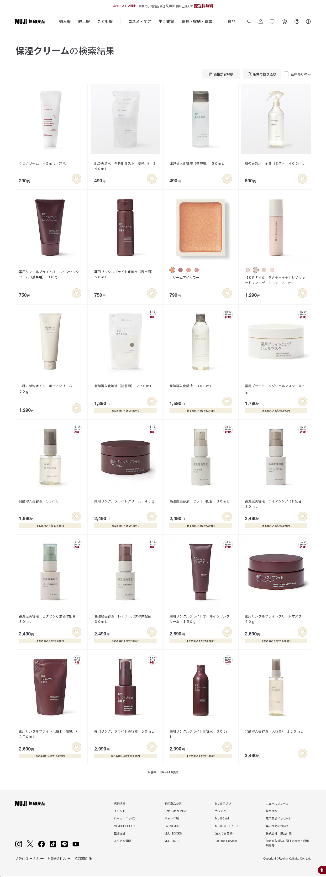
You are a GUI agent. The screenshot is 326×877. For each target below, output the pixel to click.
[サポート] (308, 21)
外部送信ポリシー (59, 858)
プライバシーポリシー (29, 858)
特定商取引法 (83, 858)
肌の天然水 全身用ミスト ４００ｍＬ (275, 163)
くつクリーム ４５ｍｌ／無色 (42, 163)
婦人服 (65, 21)
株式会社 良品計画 (279, 833)
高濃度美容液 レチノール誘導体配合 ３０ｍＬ (124, 619)
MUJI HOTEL (172, 841)
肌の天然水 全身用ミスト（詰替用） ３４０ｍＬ (125, 166)
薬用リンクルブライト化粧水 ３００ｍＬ (199, 734)
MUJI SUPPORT (124, 826)
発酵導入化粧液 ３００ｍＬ (191, 385)
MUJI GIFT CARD (226, 826)
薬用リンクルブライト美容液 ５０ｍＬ (124, 731)
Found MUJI (172, 826)
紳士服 (84, 21)
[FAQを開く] (296, 21)
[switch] (76, 179)
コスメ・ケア (139, 21)
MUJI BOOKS (173, 833)
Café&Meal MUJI (175, 811)
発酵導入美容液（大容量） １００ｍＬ (274, 731)
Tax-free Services (226, 841)
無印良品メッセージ (279, 818)
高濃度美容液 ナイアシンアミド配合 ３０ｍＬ (275, 504)
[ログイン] (260, 21)
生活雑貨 (166, 21)
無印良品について (277, 826)
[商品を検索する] (249, 21)
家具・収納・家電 (197, 21)
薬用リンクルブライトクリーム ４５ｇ (124, 501)
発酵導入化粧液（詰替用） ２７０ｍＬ (123, 385)
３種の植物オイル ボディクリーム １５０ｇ (49, 388)
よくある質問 (122, 841)
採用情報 (271, 811)
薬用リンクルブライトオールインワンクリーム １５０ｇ (199, 619)
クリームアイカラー (184, 277)
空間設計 (119, 833)
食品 (231, 21)
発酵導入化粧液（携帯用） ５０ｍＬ (197, 163)
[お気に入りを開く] (272, 21)
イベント (119, 811)
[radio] (172, 270)
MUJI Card (222, 818)
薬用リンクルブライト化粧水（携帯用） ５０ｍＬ (125, 274)
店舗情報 (119, 803)
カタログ (220, 811)
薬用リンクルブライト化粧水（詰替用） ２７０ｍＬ (50, 734)
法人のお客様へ (225, 833)
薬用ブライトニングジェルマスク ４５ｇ (275, 388)
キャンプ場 (171, 818)
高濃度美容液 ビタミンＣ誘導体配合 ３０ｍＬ (49, 619)
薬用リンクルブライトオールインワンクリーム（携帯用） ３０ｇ (49, 274)
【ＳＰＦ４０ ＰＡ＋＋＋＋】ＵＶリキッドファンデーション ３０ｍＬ (275, 280)
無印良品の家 (173, 803)
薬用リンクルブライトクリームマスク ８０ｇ (275, 619)
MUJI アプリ (223, 803)
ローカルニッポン (125, 818)
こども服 (105, 21)
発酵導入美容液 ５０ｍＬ (39, 501)
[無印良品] (30, 803)
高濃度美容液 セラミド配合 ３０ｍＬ (199, 501)
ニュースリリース (277, 803)
